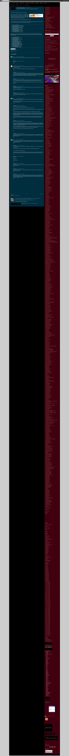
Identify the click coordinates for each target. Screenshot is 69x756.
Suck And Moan (47, 371)
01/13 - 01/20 (47, 633)
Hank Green (46, 230)
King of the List (47, 264)
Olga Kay (46, 330)
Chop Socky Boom (47, 144)
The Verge (46, 434)
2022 (46, 566)
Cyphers (46, 156)
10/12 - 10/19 (47, 593)
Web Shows (32, 3)
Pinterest (46, 22)
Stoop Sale (46, 369)
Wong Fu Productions (48, 462)
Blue (46, 128)
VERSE (46, 444)
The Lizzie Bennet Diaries (48, 417)
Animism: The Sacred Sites (48, 101)
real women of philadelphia (48, 497)
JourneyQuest (47, 258)
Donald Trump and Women (48, 524)
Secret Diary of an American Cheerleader (50, 351)
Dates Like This (47, 163)
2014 (46, 574)
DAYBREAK (46, 157)
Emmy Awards (47, 183)
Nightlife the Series (47, 325)
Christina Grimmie (47, 145)
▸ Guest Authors (47, 509)
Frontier (46, 200)
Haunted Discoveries (48, 232)
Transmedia (41, 3)
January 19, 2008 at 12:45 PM (20, 133)
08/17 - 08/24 (47, 601)
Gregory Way (47, 221)
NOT (46, 313)
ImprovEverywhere (47, 247)
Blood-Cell (46, 126)
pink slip (46, 496)
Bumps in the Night (47, 135)
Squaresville (46, 366)
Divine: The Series (47, 173)
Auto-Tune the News (48, 107)
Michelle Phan (47, 292)
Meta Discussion (47, 291)
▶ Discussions (47, 526)
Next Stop (46, 322)
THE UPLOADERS (47, 380)
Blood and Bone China (48, 125)
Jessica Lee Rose (47, 256)
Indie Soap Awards (47, 250)
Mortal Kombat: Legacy (48, 302)
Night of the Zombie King (48, 324)
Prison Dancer (47, 339)
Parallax (46, 548)
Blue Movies (46, 129)
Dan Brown (46, 161)
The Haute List (47, 406)
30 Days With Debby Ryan (48, 90)
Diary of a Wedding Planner (48, 172)
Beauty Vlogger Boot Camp (48, 118)
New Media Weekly (47, 319)
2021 (46, 567)
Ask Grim (46, 106)
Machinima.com (47, 285)
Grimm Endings (47, 223)
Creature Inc (47, 153)
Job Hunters (46, 257)
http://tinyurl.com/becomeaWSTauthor (35, 198)
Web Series (37, 3)
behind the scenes (47, 472)
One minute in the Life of (48, 333)
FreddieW (46, 198)
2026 (46, 564)
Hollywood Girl (47, 236)
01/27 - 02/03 (47, 631)
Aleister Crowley (47, 536)
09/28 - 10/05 (47, 595)
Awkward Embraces (47, 110)
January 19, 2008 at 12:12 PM (20, 92)
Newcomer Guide (47, 547)
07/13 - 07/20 (47, 606)
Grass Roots (47, 220)
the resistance (52, 709)
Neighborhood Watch (48, 316)
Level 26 (46, 277)
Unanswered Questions (48, 557)
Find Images (46, 540)
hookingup (46, 481)
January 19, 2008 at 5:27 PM (20, 145)
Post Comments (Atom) (17, 195)
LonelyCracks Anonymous (48, 544)
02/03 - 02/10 (47, 630)
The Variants (47, 432)
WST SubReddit (47, 20)
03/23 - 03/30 (47, 623)
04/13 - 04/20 (47, 620)
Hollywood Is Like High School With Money (50, 237)
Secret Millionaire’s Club (48, 352)
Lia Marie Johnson (47, 278)
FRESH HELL (47, 189)
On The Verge (47, 331)
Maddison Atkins (47, 286)
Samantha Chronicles (48, 348)
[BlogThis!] (12, 48)
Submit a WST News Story (48, 21)
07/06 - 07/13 (47, 607)
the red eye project (47, 502)
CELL (46, 136)
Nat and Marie (47, 315)
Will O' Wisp (46, 461)
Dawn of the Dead (47, 166)
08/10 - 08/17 (47, 602)
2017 (46, 571)
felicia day (46, 477)
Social (13, 3)
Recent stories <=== (47, 23)
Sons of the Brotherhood (48, 361)
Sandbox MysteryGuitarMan (48, 349)
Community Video (28, 3)
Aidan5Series (47, 97)
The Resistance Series (48, 423)
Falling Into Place (47, 191)
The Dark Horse (47, 394)
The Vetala (46, 436)
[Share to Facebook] (14, 48)
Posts (47, 750)
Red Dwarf (46, 342)
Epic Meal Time (47, 184)
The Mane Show (47, 418)
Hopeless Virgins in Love (48, 240)
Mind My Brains (47, 294)
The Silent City (47, 424)
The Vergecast (47, 435)
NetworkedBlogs (51, 706)
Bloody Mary (47, 127)
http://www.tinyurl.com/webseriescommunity (31, 203)
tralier (51, 45)
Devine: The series (47, 170)
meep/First (46, 546)
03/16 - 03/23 (47, 624)
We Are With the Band (48, 454)
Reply (14, 58)
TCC (46, 554)
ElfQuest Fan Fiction (47, 182)
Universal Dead (47, 441)
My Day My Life (47, 306)
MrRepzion (46, 304)
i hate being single (47, 482)
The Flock (46, 398)
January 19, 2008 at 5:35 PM (20, 156)
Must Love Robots (47, 305)
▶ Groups (46, 531)
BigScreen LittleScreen (48, 120)
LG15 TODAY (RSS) (48, 639)
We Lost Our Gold (47, 455)
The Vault (46, 433)
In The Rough (47, 248)
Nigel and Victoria (47, 323)
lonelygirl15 (15, 51)
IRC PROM (46, 246)
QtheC (14, 56)
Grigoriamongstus (47, 222)
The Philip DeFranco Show (48, 422)
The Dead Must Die (47, 395)
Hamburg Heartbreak (48, 229)
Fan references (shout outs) (48, 539)
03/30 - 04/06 (47, 622)
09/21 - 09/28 (47, 596)
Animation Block (47, 100)
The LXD (46, 415)
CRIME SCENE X (47, 138)
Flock (46, 194)
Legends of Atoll (47, 276)
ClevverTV (46, 147)
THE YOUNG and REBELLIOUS (49, 381)
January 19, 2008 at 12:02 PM (20, 86)
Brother (46, 537)
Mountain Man (47, 303)
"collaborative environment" (28, 7)
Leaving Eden (47, 274)
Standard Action (47, 368)
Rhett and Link (47, 343)
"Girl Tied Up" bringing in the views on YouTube (19, 12)
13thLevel (46, 88)
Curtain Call (46, 155)
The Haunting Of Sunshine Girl (49, 405)
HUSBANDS (46, 226)
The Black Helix (47, 388)
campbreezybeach (47, 473)
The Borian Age (47, 389)
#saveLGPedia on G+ (48, 18)
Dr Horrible (46, 176)
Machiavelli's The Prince (48, 284)
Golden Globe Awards (48, 217)
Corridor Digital (47, 152)
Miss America (47, 295)
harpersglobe (47, 479)
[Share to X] (13, 48)
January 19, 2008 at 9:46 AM (19, 56)
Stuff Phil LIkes (47, 370)
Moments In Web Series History (49, 301)
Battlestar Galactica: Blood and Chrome (50, 117)
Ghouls (46, 212)
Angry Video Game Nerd (48, 99)
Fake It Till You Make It (48, 190)
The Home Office (47, 408)
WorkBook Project (47, 463)
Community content (47, 538)
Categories (17, 3)
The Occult (46, 556)
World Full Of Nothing (48, 464)
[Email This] (11, 48)
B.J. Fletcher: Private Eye (48, 111)
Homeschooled (47, 239)
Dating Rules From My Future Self (49, 165)
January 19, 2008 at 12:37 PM (20, 120)
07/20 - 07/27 (47, 605)
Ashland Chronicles (47, 105)
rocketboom (46, 498)
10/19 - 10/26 (47, 592)
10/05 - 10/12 (47, 594)
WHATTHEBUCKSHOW (48, 451)
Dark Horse (46, 162)
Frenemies (46, 199)
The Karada (46, 413)
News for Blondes (47, 321)
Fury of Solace (47, 202)
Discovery (45, 3)
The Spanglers (47, 426)
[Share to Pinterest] (15, 48)
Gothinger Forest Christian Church (49, 219)
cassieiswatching (47, 474)
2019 (46, 569)
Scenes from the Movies (48, 350)
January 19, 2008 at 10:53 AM (20, 72)
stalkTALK (46, 499)
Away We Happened (47, 108)
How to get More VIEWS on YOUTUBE (50, 241)
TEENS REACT (47, 376)
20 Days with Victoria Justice (49, 89)
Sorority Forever (47, 362)
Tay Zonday (46, 384)
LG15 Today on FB (47, 14)
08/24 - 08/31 (47, 600)
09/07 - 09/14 (47, 598)
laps (45, 488)
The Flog (46, 399)
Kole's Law (46, 266)
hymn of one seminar (53, 46)
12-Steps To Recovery (48, 87)
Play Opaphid (47, 549)
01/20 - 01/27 (47, 632)
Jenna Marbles (47, 255)
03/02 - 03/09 (47, 626)
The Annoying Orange (48, 386)
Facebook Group (47, 19)
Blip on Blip (46, 124)
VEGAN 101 (46, 443)
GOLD (46, 203)
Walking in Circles (47, 453)
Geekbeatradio (47, 208)
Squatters (46, 367)
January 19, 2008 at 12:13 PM (20, 98)
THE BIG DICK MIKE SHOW (48, 377)
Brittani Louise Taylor (48, 133)
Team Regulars (47, 385)
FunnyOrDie (46, 201)
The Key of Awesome (48, 414)
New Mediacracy (47, 320)
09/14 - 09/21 (47, 597)
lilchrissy (46, 489)
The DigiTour (47, 396)
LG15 (12, 51)
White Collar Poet (47, 459)
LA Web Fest (47, 269)
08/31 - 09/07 (47, 599)
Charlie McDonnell (47, 143)
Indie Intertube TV (47, 249)
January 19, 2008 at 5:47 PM (20, 163)
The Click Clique (47, 390)
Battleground (47, 116)
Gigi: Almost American (48, 213)
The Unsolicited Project (48, 431)
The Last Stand (47, 416)
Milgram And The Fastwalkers (49, 293)
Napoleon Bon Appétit (48, 314)
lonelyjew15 (46, 492)
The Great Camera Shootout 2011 (49, 403)
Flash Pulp (46, 193)
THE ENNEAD (47, 378)
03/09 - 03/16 (47, 625)
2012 (46, 576)
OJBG (46, 329)
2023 (46, 565)
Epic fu (46, 185)
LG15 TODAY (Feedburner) (48, 641)
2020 (46, 568)
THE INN (46, 379)
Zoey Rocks (46, 469)
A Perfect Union (47, 92)
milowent (14, 65)
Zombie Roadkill (47, 470)
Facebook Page (47, 13)
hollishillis (46, 480)
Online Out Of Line (47, 334)
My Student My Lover (48, 310)
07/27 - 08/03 (47, 604)
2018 (46, 570)
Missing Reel (47, 297)
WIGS (46, 452)
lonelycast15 (47, 490)
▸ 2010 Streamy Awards (48, 508)
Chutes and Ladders (47, 146)
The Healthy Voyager (48, 407)
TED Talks (46, 375)
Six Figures (46, 358)
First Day (46, 192)
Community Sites (22, 3)
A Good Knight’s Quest (48, 91)
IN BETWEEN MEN (47, 245)
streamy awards (47, 500)
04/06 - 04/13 (47, 621)
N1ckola (46, 312)
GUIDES (46, 204)
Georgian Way (47, 210)
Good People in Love (48, 218)
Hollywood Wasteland (48, 238)
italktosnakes (47, 487)
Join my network (52, 711)
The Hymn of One (47, 555)
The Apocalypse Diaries (48, 387)
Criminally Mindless (47, 154)
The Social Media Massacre (48, 425)
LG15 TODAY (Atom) (48, 640)
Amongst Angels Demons (48, 98)
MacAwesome (47, 283)
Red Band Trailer (47, 341)
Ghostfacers (47, 211)
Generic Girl (46, 209)
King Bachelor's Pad (47, 263)
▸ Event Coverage (47, 511)
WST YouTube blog (47, 24)
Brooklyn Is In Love (47, 134)
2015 (46, 573)
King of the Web (47, 265)
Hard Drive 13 (47, 231)
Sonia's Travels (47, 360)
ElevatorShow (47, 181)
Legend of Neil (47, 275)
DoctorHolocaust (47, 174)
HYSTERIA (46, 227)
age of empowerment (48, 471)
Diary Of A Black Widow (48, 171)
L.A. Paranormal (47, 267)
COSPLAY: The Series (48, 137)
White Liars (46, 460)
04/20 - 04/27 (47, 619)
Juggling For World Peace (48, 259)
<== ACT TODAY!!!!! (27, 8)
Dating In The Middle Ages (48, 164)
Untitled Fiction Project (48, 442)
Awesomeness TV (47, 109)
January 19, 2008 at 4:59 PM (19, 139)
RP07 (46, 340)
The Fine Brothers (47, 397)
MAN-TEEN (46, 282)
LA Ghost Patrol (47, 268)
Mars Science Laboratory (48, 287)
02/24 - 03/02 (47, 627)
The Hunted (46, 409)
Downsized (46, 175)
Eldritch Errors (47, 180)
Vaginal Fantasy (47, 445)
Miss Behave (47, 296)
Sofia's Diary (47, 359)
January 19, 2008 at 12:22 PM (20, 105)
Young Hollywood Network (48, 468)
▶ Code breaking (47, 528)
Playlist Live (46, 338)
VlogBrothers (47, 450)
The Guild (46, 404)
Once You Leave (47, 332)
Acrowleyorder (47, 96)
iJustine (46, 483)
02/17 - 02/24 (47, 628)
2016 (46, 572)
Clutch (46, 148)
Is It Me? (46, 254)
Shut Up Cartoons (47, 357)
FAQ (46, 28)
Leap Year (46, 273)
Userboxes (46, 558)
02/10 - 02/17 (47, 629)
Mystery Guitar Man (47, 311)
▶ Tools (46, 529)
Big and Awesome (47, 119)
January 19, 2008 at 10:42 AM (19, 65)
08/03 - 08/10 (47, 603)
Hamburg (46, 228)
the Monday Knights (47, 501)
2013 (46, 575)
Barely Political (47, 115)
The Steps (46, 427)
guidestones (46, 478)
